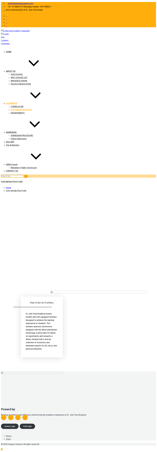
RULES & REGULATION (21, 84)
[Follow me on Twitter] (6, 19)
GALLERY (10, 142)
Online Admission (18, 139)
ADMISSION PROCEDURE (22, 135)
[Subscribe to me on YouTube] (6, 22)
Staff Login (27, 426)
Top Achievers (12, 145)
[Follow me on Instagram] (6, 26)
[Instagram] (25, 417)
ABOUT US (10, 71)
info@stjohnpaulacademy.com (20, 3)
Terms (8, 439)
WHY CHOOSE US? (19, 77)
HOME (8, 52)
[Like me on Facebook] (6, 16)
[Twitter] (10, 417)
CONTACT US (12, 171)
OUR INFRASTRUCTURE (21, 110)
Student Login (9, 426)
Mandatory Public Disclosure (24, 168)
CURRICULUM (17, 106)
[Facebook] (3, 417)
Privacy (9, 436)
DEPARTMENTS (18, 113)
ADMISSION (11, 132)
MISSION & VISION (19, 81)
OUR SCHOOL (17, 74)
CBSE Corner (12, 164)
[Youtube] (18, 417)
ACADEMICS (11, 103)
